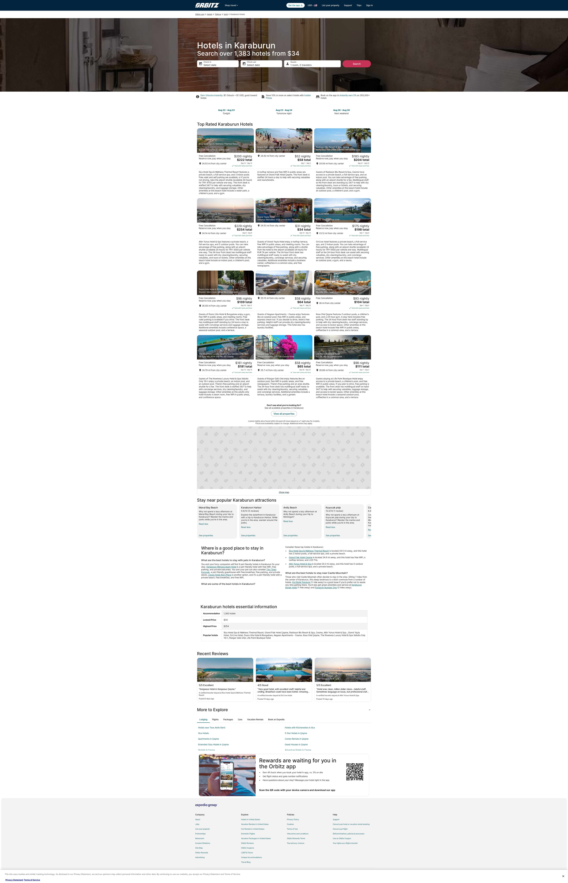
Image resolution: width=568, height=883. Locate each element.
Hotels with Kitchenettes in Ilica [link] (300, 727)
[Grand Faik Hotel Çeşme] (284, 162)
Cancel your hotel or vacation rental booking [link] (351, 824)
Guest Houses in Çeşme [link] (296, 744)
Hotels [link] (209, 14)
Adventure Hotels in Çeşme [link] (298, 750)
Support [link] (336, 819)
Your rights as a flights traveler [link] (345, 843)
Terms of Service (32, 880)
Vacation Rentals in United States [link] (255, 824)
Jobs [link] (197, 824)
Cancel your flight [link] (340, 829)
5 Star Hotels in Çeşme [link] (296, 733)
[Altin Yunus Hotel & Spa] (225, 233)
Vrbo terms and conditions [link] (297, 834)
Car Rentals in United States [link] (252, 829)
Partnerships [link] (200, 834)
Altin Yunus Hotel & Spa (300, 564)
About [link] (197, 819)
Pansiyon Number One (326, 587)
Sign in (369, 5)
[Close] (563, 876)
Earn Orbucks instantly (211, 95)
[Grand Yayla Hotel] (284, 233)
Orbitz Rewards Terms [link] (296, 838)
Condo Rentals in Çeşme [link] (296, 739)
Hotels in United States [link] (250, 819)
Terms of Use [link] (292, 829)
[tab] (203, 719)
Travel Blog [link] (245, 862)
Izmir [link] (226, 14)
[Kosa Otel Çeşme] (342, 302)
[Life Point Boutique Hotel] (342, 368)
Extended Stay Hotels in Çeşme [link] (213, 744)
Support (348, 5)
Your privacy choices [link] (295, 843)
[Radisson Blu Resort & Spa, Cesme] (342, 162)
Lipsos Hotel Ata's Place (219, 575)
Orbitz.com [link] (199, 14)
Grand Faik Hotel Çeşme (300, 557)
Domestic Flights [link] (248, 834)
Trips (359, 5)
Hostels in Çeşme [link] (206, 750)
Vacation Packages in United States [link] (256, 838)
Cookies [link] (290, 824)
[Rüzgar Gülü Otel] (284, 368)
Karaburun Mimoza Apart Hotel (221, 567)
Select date (210, 64)
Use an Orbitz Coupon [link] (342, 838)
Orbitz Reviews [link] (247, 843)
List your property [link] (202, 829)
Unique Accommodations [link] (251, 857)
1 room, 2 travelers (301, 64)
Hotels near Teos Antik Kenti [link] (211, 727)
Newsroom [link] (199, 838)
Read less (203, 524)
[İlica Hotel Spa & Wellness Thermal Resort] (225, 162)
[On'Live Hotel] (342, 233)
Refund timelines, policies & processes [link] (348, 834)
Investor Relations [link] (202, 843)
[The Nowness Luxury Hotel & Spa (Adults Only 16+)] (225, 368)
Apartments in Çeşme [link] (208, 739)
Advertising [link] (200, 857)
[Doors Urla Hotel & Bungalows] (225, 302)
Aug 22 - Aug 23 (226, 110)
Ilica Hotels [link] (203, 733)
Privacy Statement (14, 880)
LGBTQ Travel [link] (247, 852)
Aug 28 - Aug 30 (341, 110)
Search (357, 63)
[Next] (371, 521)
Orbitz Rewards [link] (201, 852)
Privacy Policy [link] (293, 819)
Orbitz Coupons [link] (247, 848)
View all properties (284, 413)
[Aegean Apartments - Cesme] (284, 302)
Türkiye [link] (218, 14)
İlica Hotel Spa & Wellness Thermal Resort (309, 551)
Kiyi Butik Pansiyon (301, 582)
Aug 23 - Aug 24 (284, 110)
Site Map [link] (199, 848)
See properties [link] (206, 535)
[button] (284, 710)
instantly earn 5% (348, 95)
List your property (330, 5)
